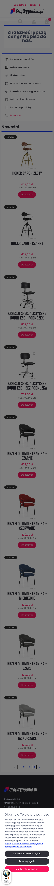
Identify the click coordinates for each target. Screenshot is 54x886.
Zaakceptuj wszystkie (27, 869)
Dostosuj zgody (27, 861)
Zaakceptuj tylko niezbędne (27, 853)
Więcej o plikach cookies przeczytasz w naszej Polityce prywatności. (24, 845)
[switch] (6, 881)
